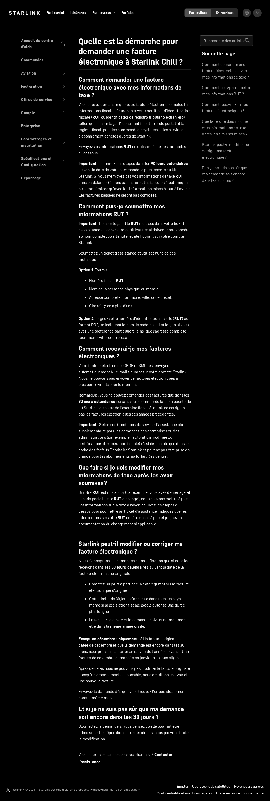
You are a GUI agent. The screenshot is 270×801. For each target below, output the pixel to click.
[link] (24, 13)
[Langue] (247, 13)
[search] (247, 40)
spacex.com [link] (132, 789)
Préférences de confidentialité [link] (240, 793)
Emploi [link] (182, 786)
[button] (43, 60)
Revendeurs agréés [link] (249, 786)
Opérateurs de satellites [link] (211, 786)
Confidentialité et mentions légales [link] (184, 793)
